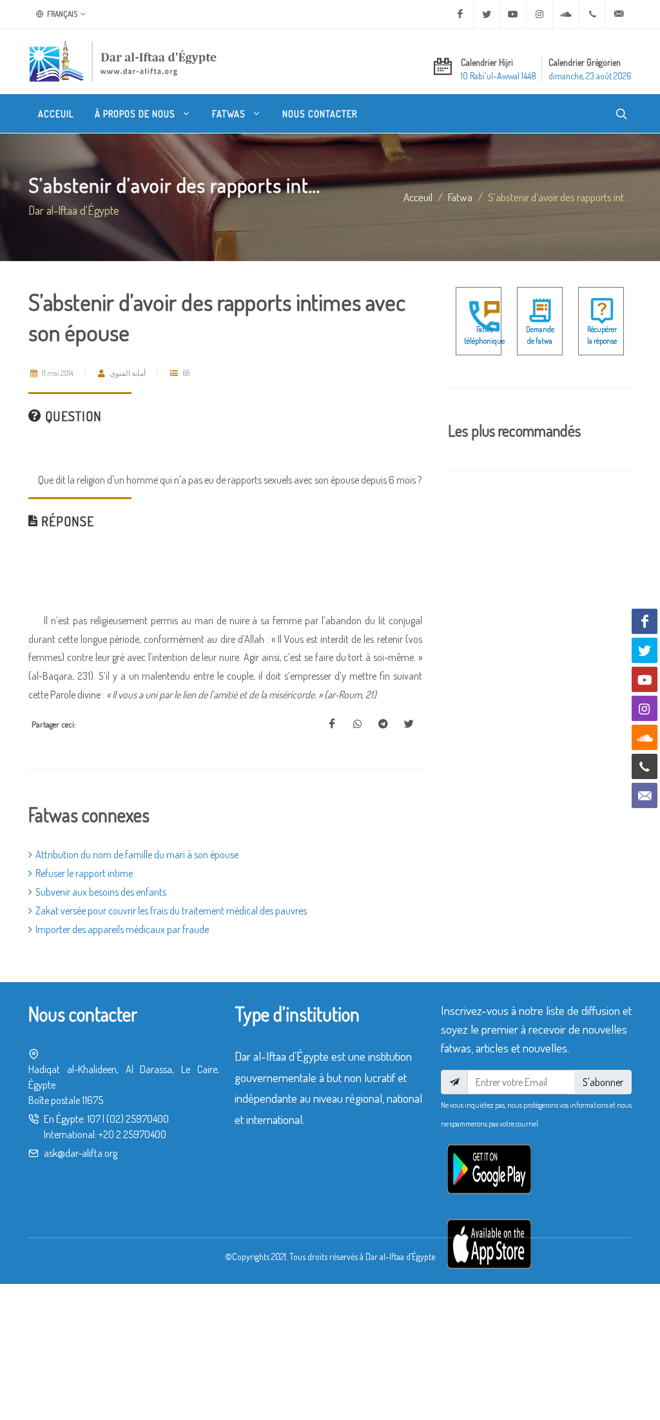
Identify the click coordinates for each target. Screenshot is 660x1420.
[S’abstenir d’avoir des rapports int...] (332, 724)
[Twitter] (487, 14)
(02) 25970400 (137, 1118)
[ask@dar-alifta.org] (619, 14)
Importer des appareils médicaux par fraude (122, 929)
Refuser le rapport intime (84, 873)
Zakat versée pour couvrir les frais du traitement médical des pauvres (171, 910)
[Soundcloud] (566, 14)
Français (61, 14)
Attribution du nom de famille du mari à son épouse (136, 854)
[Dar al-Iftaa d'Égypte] (123, 61)
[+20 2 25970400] (592, 14)
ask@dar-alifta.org (80, 1153)
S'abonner (603, 1082)
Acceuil (417, 197)
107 (94, 1118)
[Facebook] (460, 14)
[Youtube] (513, 14)
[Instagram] (539, 14)
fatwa (460, 197)
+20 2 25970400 (132, 1134)
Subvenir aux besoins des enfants (100, 891)
